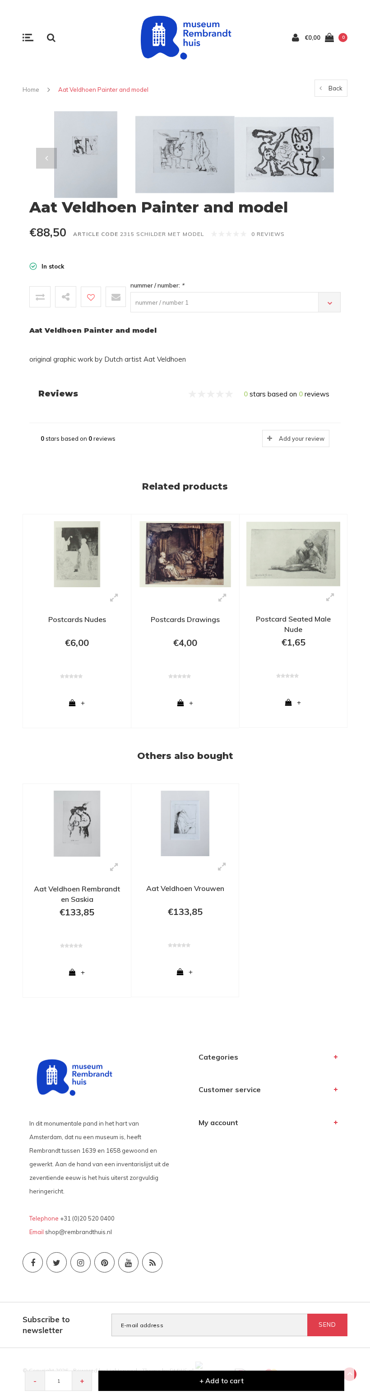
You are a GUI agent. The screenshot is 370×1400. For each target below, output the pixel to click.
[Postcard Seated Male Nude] (293, 553)
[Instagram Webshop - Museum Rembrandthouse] (80, 1262)
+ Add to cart (221, 1380)
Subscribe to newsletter (46, 1325)
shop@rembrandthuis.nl (78, 1231)
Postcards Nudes (77, 619)
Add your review (301, 438)
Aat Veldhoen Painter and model (103, 89)
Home (31, 89)
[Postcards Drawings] (185, 553)
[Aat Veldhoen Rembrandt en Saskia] (77, 822)
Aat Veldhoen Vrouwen (185, 888)
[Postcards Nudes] (77, 553)
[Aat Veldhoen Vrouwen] (185, 822)
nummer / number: (157, 285)
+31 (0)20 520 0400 (87, 1218)
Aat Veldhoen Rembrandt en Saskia (77, 894)
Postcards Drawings (185, 619)
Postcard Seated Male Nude (293, 624)
